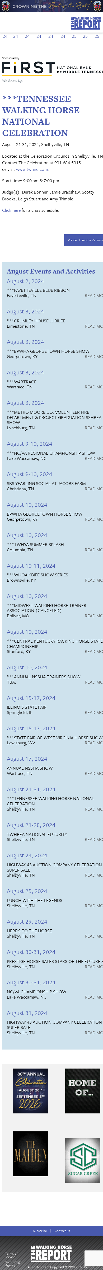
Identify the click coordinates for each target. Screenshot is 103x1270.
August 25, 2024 (27, 891)
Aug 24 (15, 32)
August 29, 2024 (27, 921)
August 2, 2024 (25, 281)
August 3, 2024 (25, 311)
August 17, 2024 (27, 758)
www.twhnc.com (32, 169)
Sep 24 (27, 32)
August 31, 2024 (27, 1013)
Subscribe (40, 1231)
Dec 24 (63, 32)
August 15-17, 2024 (31, 698)
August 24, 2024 (27, 855)
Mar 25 (97, 32)
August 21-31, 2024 (31, 789)
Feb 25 (85, 32)
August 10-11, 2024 (31, 565)
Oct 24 (38, 32)
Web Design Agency (13, 1263)
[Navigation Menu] (3, 21)
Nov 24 (51, 32)
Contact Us (62, 1231)
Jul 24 (5, 32)
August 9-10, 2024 (29, 443)
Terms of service (11, 1255)
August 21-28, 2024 (31, 825)
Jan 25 (74, 32)
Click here (11, 210)
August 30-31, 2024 (31, 952)
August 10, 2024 (27, 504)
